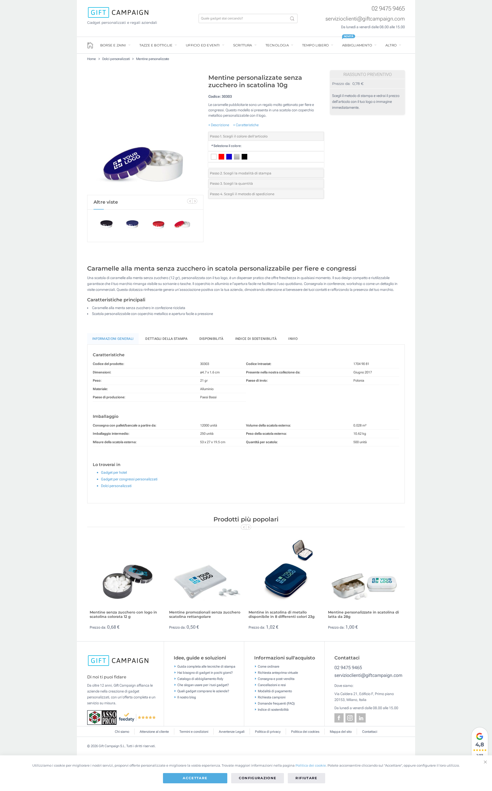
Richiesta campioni (271, 697)
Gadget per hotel (114, 472)
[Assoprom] (103, 717)
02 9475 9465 (388, 8)
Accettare (195, 778)
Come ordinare (268, 666)
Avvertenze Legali (231, 732)
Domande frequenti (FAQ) (276, 703)
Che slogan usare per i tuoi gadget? (203, 685)
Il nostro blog (186, 697)
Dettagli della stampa (166, 339)
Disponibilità (211, 339)
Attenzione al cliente (154, 732)
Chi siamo (122, 732)
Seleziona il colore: (226, 146)
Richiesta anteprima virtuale (278, 672)
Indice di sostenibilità (256, 339)
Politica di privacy (268, 732)
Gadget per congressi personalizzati (129, 479)
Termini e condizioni (193, 732)
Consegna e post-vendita (276, 678)
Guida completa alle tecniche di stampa (206, 666)
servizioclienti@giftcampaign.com (365, 19)
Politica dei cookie (310, 765)
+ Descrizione (218, 125)
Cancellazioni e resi (272, 685)
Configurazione (257, 778)
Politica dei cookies (305, 732)
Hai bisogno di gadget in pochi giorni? (205, 672)
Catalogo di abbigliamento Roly (200, 678)
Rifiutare (306, 778)
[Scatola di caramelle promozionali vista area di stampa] (145, 133)
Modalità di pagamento (275, 691)
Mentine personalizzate (152, 59)
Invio (293, 339)
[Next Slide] (194, 201)
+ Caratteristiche (246, 125)
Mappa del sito (341, 732)
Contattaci (369, 732)
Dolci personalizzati (116, 59)
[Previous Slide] (189, 201)
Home (91, 59)
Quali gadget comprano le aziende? (203, 691)
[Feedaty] (137, 717)
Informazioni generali (113, 339)
